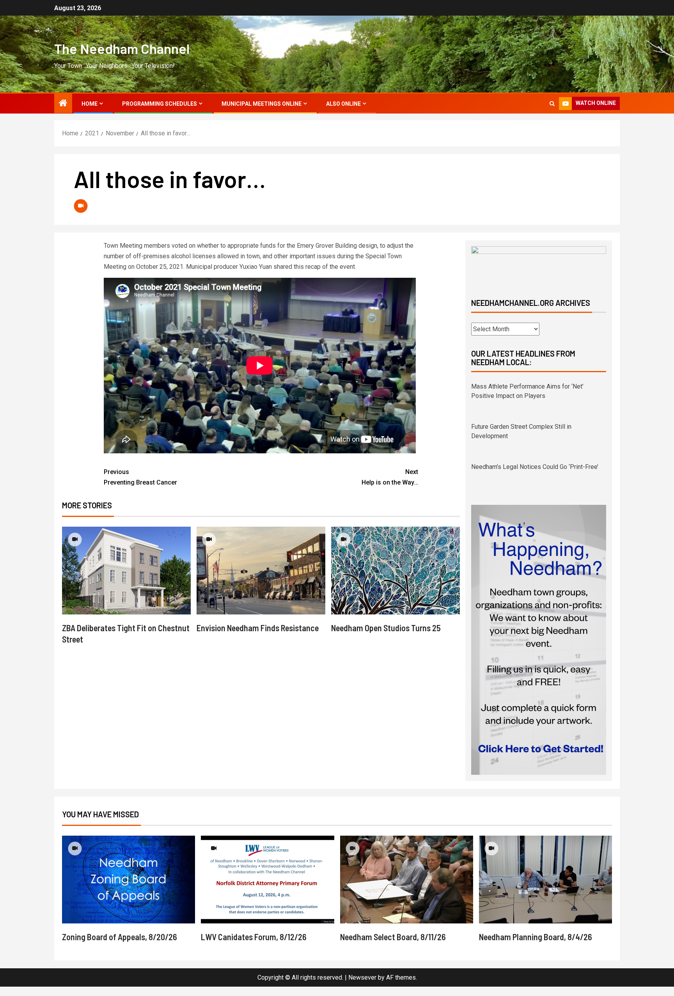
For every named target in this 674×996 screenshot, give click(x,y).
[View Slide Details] (538, 265)
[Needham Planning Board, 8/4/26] (545, 879)
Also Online (343, 104)
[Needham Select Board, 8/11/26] (406, 879)
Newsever (362, 977)
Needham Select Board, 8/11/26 (393, 937)
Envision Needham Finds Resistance (258, 628)
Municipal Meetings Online (262, 104)
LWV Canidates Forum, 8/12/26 (254, 937)
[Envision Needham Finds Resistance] (261, 570)
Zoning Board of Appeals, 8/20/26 (119, 937)
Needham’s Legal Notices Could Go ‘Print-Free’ (534, 426)
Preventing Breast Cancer (140, 477)
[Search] (552, 103)
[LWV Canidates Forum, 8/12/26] (267, 879)
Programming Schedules (159, 104)
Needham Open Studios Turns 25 (386, 628)
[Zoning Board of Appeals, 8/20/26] (128, 879)
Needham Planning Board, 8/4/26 (535, 937)
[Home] (63, 103)
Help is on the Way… (390, 477)
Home (90, 104)
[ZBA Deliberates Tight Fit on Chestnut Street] (126, 570)
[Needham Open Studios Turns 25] (395, 570)
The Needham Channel (122, 48)
